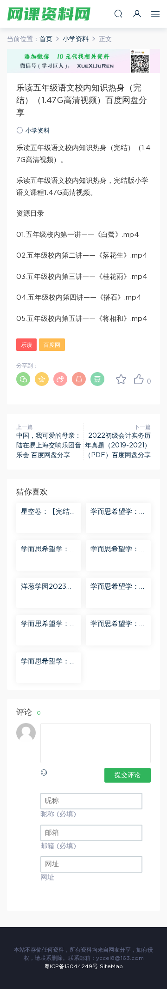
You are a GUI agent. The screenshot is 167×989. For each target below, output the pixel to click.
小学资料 (38, 131)
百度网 (52, 345)
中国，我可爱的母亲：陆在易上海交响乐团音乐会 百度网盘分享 (48, 445)
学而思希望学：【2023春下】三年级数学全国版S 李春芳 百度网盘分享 (47, 662)
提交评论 (128, 775)
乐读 (26, 345)
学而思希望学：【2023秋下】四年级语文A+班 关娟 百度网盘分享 (48, 550)
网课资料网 (48, 14)
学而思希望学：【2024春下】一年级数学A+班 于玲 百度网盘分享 (48, 625)
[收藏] (121, 379)
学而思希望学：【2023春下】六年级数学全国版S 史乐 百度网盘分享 (116, 512)
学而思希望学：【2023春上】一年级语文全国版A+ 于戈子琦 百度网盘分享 (117, 625)
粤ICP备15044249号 (71, 966)
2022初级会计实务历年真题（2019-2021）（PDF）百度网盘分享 (117, 445)
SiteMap (111, 966)
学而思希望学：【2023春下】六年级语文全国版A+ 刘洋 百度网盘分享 (117, 587)
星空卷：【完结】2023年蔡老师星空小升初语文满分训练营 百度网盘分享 (49, 512)
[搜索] (118, 14)
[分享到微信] (23, 379)
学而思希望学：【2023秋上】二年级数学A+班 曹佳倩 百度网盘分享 (117, 550)
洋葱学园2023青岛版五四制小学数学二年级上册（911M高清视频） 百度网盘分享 (49, 587)
